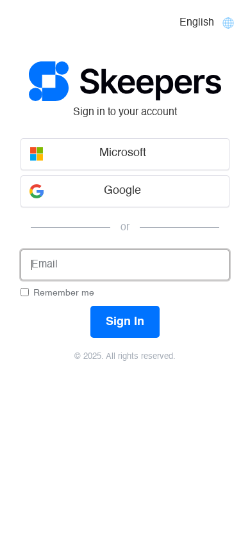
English (196, 23)
